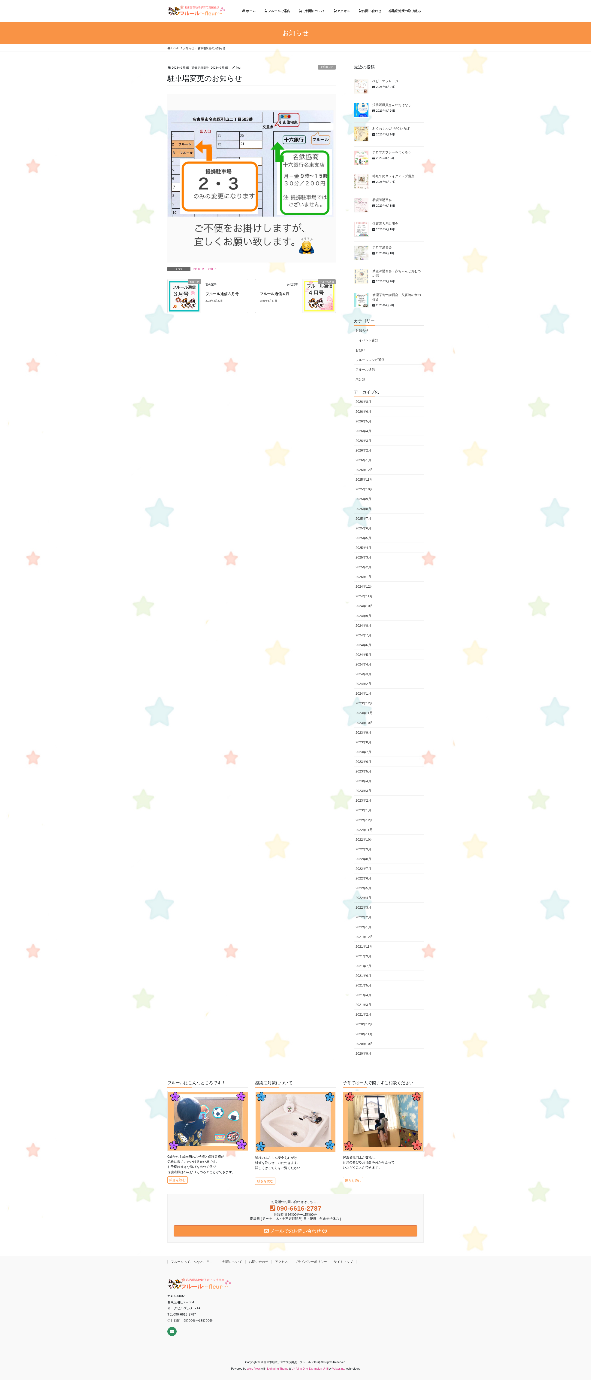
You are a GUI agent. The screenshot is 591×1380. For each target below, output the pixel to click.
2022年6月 (363, 878)
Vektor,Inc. (338, 1368)
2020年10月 (364, 1044)
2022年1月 (363, 927)
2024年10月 (364, 606)
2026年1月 (363, 460)
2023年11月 (364, 713)
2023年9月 (363, 732)
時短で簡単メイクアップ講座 (393, 176)
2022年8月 (363, 859)
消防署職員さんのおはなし (391, 105)
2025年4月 (363, 548)
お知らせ (327, 67)
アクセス (281, 1262)
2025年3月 (363, 557)
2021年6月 (363, 975)
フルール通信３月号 (222, 294)
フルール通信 (365, 369)
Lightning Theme (277, 1368)
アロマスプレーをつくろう (391, 152)
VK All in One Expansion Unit (310, 1368)
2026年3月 (363, 441)
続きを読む (177, 1180)
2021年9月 (363, 956)
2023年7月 (363, 752)
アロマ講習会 (382, 247)
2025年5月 (363, 538)
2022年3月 (363, 907)
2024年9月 (363, 616)
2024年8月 (363, 625)
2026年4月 (363, 431)
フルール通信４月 (274, 294)
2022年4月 (363, 898)
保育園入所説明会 (385, 224)
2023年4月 (363, 781)
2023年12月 (364, 703)
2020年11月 (364, 1034)
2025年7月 (363, 518)
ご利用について (231, 1262)
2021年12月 (364, 937)
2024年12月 (364, 586)
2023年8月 (363, 742)
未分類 (360, 379)
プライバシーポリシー (311, 1262)
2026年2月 (363, 450)
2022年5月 (363, 888)
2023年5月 (363, 771)
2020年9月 (363, 1053)
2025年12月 (364, 470)
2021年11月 (364, 946)
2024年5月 (363, 654)
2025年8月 (363, 509)
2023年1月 (363, 810)
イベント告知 (368, 340)
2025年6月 (363, 528)
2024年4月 (363, 664)
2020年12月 (364, 1024)
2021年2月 (363, 1014)
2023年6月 (363, 761)
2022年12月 (364, 820)
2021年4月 (363, 995)
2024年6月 (363, 645)
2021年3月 (363, 1005)
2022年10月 (364, 839)
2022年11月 (364, 830)
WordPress (254, 1368)
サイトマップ (343, 1262)
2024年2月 (363, 684)
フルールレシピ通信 (370, 360)
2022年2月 (363, 917)
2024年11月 (364, 596)
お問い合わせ (258, 1262)
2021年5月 (363, 985)
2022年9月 (363, 849)
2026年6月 (363, 411)
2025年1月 (363, 577)
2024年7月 (363, 635)
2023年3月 (363, 791)
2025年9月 (363, 499)
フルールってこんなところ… (192, 1262)
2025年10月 (364, 489)
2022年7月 (363, 868)
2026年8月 (363, 401)
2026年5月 (363, 421)
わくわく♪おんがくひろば (391, 128)
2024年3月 (363, 674)
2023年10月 (364, 723)
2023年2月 (363, 800)
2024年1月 (363, 693)
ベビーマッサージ (385, 81)
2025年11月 (364, 479)
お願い (212, 269)
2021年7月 (363, 966)
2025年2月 (363, 567)
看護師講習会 (382, 200)
